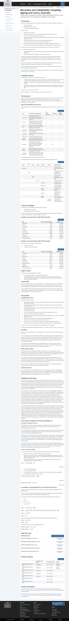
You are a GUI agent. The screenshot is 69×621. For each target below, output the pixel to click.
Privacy (40, 619)
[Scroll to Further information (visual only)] (36, 587)
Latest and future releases (25, 604)
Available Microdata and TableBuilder (30, 7)
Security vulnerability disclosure (40, 613)
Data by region (23, 607)
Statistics (22, 4)
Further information (9, 30)
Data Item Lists (8, 25)
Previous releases (9, 28)
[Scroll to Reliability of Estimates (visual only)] (37, 378)
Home (5, 7)
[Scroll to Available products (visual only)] (35, 75)
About (50, 4)
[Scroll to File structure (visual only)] (31, 96)
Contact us (36, 612)
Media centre (36, 607)
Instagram (55, 610)
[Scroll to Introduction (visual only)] (30, 21)
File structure (8, 16)
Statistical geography (24, 609)
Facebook (55, 609)
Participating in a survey (39, 4)
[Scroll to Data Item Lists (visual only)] (32, 533)
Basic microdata (50, 567)
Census (29, 4)
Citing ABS (36, 609)
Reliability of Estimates (10, 23)
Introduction (8, 12)
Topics (21, 606)
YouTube (55, 615)
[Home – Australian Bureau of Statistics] (7, 605)
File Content (8, 21)
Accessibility (50, 619)
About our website (37, 604)
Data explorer (22, 612)
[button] (62, 4)
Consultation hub (37, 610)
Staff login (60, 619)
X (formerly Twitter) (56, 612)
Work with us (36, 606)
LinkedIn (54, 613)
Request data (22, 615)
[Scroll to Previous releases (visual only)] (34, 557)
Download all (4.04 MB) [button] (58, 536)
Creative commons (10, 619)
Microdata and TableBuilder (17, 7)
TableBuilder (38, 567)
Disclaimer (31, 619)
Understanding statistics (24, 616)
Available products (9, 14)
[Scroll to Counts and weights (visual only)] (35, 205)
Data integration (23, 613)
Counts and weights (9, 19)
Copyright (22, 619)
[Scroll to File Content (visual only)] (30, 295)
